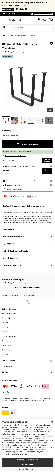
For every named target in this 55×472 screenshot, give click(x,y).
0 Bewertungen (20, 52)
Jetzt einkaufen (7, 9)
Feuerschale (6, 341)
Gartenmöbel (7, 318)
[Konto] (39, 20)
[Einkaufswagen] (51, 20)
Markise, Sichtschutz (9, 313)
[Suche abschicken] (4, 27)
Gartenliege (6, 350)
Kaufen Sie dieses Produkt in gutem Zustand (20, 166)
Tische (33, 35)
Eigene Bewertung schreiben (28, 287)
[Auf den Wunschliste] (51, 43)
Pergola (5, 354)
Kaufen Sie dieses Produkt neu (15, 156)
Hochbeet (5, 327)
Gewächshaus (7, 332)
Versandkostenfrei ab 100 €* (43, 14)
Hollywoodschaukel (9, 336)
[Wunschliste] (44, 20)
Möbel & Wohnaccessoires (17, 35)
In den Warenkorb (29, 144)
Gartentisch (6, 345)
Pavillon (5, 323)
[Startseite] (6, 35)
